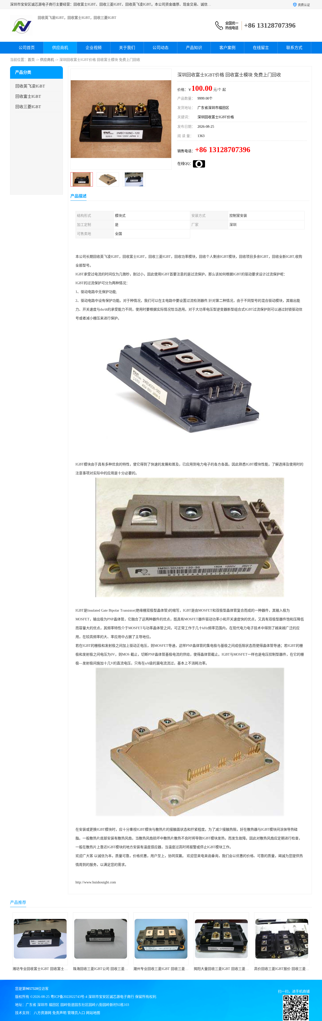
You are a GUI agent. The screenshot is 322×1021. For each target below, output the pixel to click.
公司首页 (27, 48)
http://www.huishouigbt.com (95, 882)
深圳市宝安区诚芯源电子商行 (111, 997)
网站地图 (93, 1013)
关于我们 (127, 48)
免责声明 (59, 1013)
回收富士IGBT (28, 96)
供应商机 (60, 48)
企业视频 (94, 48)
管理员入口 (76, 1013)
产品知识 (194, 48)
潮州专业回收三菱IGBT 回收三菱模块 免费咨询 (110, 969)
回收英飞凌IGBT (30, 86)
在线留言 (261, 48)
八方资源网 (42, 1013)
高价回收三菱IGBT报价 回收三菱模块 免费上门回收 (234, 969)
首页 (31, 60)
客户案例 (227, 48)
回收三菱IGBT (28, 107)
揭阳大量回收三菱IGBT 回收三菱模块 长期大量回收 (173, 969)
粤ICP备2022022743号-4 (69, 997)
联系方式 (294, 48)
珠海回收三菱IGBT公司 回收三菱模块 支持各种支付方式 (56, 969)
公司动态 (160, 48)
